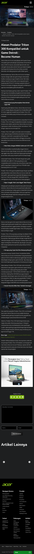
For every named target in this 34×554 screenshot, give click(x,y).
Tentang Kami (5, 493)
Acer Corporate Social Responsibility (7, 503)
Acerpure (21, 509)
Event (3, 508)
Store (3, 512)
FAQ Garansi (17, 529)
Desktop (21, 495)
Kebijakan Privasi (9, 546)
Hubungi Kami (17, 537)
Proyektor (21, 499)
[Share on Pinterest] (19, 397)
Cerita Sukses (5, 506)
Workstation (22, 505)
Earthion (4, 501)
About (3, 546)
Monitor (21, 497)
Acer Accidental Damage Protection (16, 523)
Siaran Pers (28, 532)
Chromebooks (22, 501)
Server (21, 503)
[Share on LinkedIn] (22, 397)
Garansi (15, 527)
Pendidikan (28, 528)
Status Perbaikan (16, 535)
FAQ (20, 546)
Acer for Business (6, 499)
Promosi (4, 510)
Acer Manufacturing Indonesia (7, 496)
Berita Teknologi (27, 521)
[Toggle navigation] (31, 2)
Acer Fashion (22, 511)
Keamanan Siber (5, 528)
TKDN (20, 507)
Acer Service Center (17, 531)
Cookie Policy (15, 546)
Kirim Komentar (17, 433)
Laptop (21, 493)
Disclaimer (24, 546)
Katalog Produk (23, 513)
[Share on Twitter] (14, 397)
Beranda (3, 32)
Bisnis (26, 526)
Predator (9, 32)
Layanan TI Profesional (5, 521)
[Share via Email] (17, 397)
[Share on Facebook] (11, 397)
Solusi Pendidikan (5, 525)
